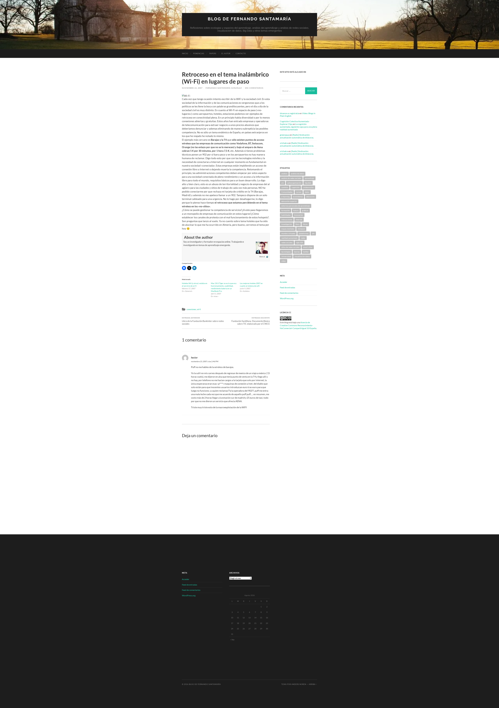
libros (305, 224)
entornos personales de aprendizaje (295, 206)
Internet (299, 219)
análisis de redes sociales (291, 178)
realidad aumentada (289, 238)
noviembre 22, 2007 (192, 88)
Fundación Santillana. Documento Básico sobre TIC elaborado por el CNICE (250, 321)
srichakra (284, 143)
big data (308, 183)
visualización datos (302, 256)
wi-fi (199, 309)
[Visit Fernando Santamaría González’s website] (267, 257)
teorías (297, 252)
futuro (295, 210)
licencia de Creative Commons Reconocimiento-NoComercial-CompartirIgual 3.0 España (298, 325)
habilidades (286, 215)
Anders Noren (298, 684)
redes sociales (287, 242)
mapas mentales (287, 229)
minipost (301, 229)
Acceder (283, 282)
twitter (306, 252)
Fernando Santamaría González (224, 88)
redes (303, 238)
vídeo (283, 261)
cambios (284, 187)
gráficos (305, 210)
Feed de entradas (287, 287)
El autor (225, 53)
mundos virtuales (288, 233)
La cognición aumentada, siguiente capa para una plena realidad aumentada (298, 127)
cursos (298, 192)
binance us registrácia (289, 113)
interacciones (286, 219)
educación (310, 196)
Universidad (286, 256)
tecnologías (286, 252)
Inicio (185, 53)
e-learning (285, 196)
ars (282, 183)
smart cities (307, 247)
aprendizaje (309, 178)
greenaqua (284, 135)
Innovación (298, 215)
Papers (212, 53)
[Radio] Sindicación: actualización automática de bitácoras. (297, 136)
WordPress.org (286, 298)
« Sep (232, 639)
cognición (296, 187)
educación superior (289, 201)
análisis (284, 173)
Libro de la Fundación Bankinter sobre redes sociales (203, 321)
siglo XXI (299, 242)
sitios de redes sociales (290, 247)
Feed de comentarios (289, 293)
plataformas (303, 233)
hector (194, 357)
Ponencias (198, 53)
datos (307, 192)
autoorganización (294, 183)
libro (297, 224)
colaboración (308, 187)
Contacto (241, 53)
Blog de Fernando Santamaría (249, 18)
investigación (286, 224)
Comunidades (287, 192)
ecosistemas (298, 196)
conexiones (191, 309)
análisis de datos (297, 173)
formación (285, 210)
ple (313, 233)
